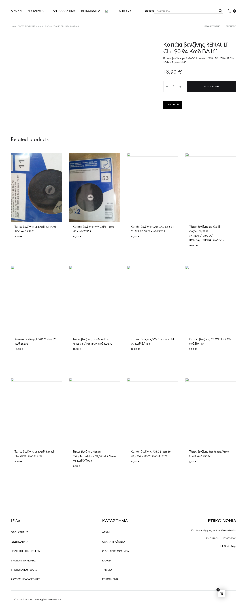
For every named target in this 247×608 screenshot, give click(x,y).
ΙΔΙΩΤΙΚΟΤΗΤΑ (19, 541)
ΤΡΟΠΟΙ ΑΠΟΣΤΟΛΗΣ (24, 569)
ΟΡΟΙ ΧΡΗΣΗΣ (19, 532)
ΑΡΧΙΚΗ (16, 11)
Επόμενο (231, 26)
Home (13, 26)
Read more (21, 247)
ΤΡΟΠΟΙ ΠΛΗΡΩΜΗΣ (23, 560)
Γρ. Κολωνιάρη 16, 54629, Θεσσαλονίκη (213, 530)
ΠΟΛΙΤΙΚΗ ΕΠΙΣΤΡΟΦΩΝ (25, 551)
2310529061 (213, 538)
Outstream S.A (53, 599)
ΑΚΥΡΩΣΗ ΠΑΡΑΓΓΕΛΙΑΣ (25, 579)
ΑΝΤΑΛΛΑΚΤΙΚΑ (64, 11)
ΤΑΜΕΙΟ (107, 569)
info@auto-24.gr (228, 546)
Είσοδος (149, 10)
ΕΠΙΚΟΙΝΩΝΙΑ (90, 11)
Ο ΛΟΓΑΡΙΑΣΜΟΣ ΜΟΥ (115, 551)
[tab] (172, 105)
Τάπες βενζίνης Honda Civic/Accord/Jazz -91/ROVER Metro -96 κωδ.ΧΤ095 (94, 456)
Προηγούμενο (212, 26)
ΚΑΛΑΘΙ (106, 560)
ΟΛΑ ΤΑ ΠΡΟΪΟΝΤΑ (113, 541)
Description (173, 104)
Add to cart (211, 86)
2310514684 (229, 538)
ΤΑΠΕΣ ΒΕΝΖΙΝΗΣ (26, 26)
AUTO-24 (27, 599)
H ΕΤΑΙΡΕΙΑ (36, 11)
